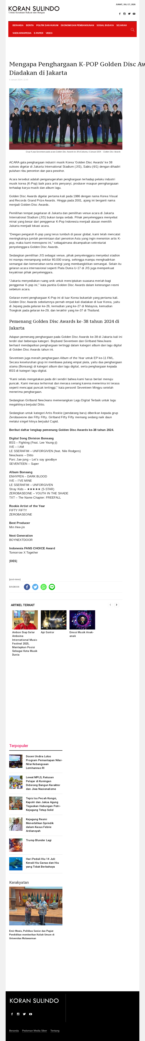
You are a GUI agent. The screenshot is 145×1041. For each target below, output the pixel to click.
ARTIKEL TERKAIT (23, 605)
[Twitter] (129, 14)
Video (49, 33)
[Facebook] (120, 14)
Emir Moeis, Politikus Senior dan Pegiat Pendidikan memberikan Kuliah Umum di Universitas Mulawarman (31, 935)
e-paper (38, 33)
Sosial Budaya (105, 25)
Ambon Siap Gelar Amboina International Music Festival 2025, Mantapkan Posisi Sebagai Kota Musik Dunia (24, 643)
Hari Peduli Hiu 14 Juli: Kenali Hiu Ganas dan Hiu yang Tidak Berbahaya (42, 862)
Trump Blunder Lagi (39, 840)
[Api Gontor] (53, 619)
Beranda (18, 25)
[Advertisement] (65, 699)
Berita (30, 25)
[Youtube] (134, 14)
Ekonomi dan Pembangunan (77, 25)
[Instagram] (124, 14)
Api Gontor (47, 632)
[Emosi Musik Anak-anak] (82, 619)
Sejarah (121, 25)
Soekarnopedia (22, 33)
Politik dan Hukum (47, 25)
